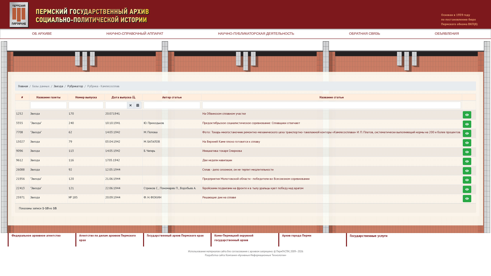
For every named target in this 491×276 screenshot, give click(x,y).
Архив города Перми (296, 235)
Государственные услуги (368, 235)
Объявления (447, 33)
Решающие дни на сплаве (219, 197)
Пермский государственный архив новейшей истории (81, 15)
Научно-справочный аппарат (134, 33)
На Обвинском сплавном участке (224, 113)
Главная (23, 86)
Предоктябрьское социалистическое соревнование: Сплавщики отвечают (251, 123)
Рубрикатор (75, 86)
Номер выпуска (86, 97)
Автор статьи (172, 97)
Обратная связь (364, 33)
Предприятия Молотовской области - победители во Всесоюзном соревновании (256, 179)
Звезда (58, 86)
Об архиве (42, 33)
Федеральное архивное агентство (36, 235)
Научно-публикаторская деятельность (256, 33)
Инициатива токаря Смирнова (222, 151)
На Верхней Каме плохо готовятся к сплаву (231, 141)
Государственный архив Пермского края (175, 235)
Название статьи (332, 97)
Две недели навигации (217, 160)
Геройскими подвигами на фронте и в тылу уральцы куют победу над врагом (252, 188)
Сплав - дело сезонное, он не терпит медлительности (238, 169)
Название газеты (48, 97)
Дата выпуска (121, 97)
